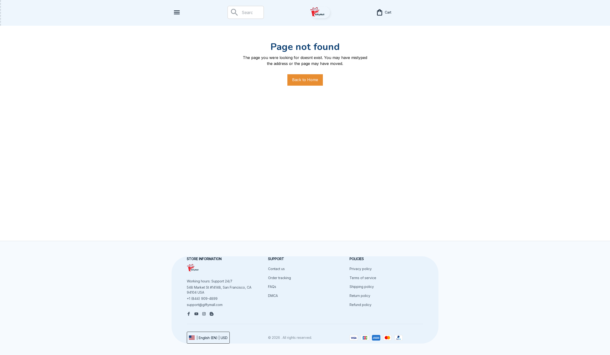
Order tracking (279, 278)
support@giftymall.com (205, 305)
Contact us (276, 269)
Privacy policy (361, 269)
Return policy (360, 296)
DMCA (273, 296)
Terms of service (363, 278)
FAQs (272, 287)
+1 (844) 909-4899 (202, 298)
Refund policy (360, 305)
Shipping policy (362, 287)
